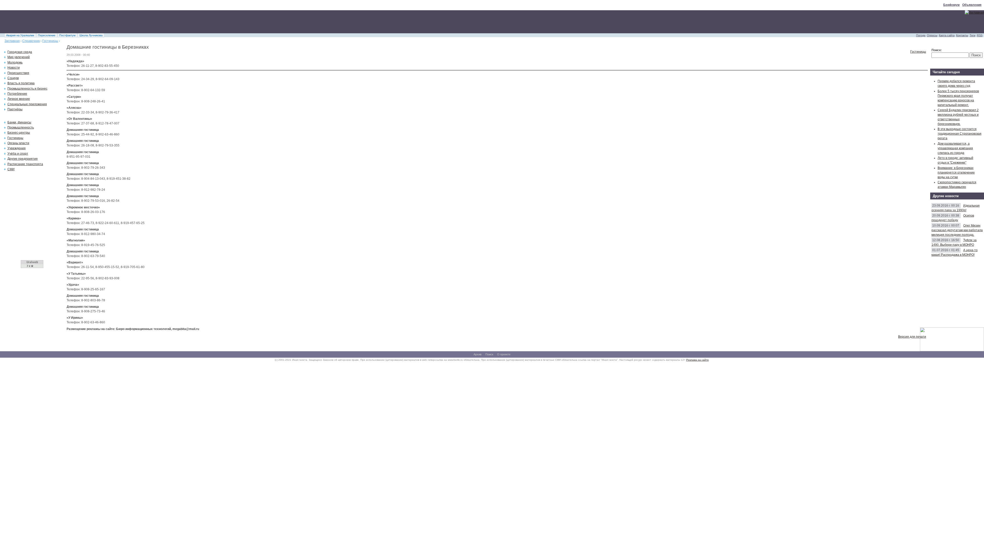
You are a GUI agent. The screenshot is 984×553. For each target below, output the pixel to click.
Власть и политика (21, 83)
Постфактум (67, 35)
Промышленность (20, 127)
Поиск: (936, 50)
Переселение (46, 35)
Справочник (31, 40)
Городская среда (19, 52)
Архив (477, 354)
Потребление (17, 93)
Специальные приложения (27, 104)
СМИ (11, 169)
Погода (920, 35)
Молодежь (15, 62)
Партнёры (15, 109)
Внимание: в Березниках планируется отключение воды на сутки (956, 172)
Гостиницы (50, 40)
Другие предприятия (22, 159)
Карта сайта (947, 35)
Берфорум (951, 5)
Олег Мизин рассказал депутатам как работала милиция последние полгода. (957, 230)
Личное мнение (18, 99)
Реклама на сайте (697, 359)
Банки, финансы (19, 122)
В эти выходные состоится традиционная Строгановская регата (959, 133)
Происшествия (18, 73)
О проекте (503, 354)
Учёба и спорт (17, 153)
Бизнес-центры (18, 132)
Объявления (971, 5)
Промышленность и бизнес (27, 88)
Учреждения (16, 148)
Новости (13, 67)
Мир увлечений (18, 57)
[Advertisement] (93, 21)
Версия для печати (912, 336)
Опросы (932, 35)
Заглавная (12, 40)
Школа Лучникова (90, 35)
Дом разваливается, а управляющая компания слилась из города (955, 148)
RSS (979, 35)
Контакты (962, 35)
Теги (972, 35)
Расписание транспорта (25, 164)
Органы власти (18, 143)
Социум (13, 78)
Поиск (489, 354)
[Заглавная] (974, 12)
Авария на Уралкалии (20, 35)
